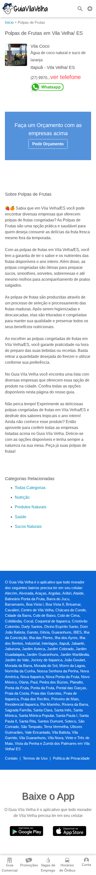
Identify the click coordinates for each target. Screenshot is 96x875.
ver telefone (65, 77)
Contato (11, 758)
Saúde (20, 517)
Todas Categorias (30, 488)
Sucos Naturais (28, 526)
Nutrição (22, 497)
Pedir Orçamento (48, 144)
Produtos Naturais (30, 507)
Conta (86, 865)
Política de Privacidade (71, 758)
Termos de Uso (35, 758)
